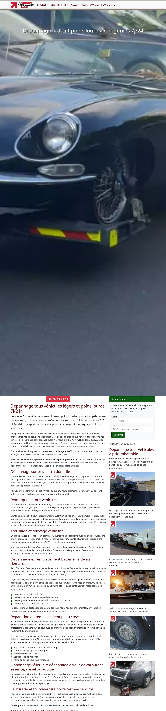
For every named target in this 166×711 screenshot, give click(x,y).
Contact (94, 4)
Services (42, 4)
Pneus (84, 4)
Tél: (113, 425)
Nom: (114, 416)
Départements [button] (59, 4)
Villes (74, 4)
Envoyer (118, 435)
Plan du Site (108, 4)
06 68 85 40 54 (58, 399)
